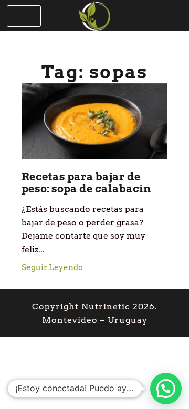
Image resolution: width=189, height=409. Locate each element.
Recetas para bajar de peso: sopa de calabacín (86, 182)
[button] (24, 16)
